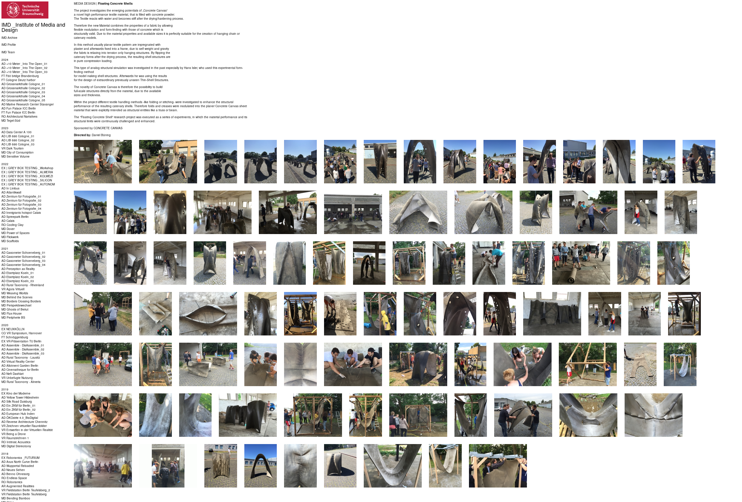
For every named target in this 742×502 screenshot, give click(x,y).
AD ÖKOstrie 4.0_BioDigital (19, 418)
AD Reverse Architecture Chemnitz (24, 422)
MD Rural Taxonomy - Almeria (21, 382)
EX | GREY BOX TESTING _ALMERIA (27, 172)
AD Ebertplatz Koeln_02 (17, 277)
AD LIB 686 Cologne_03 (17, 144)
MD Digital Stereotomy (16, 446)
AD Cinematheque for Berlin (20, 370)
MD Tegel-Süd (10, 120)
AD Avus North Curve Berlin (19, 462)
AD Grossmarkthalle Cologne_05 (23, 100)
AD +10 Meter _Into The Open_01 (24, 64)
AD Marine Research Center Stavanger (27, 104)
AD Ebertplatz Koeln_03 (17, 281)
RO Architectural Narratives (19, 116)
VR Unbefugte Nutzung (17, 378)
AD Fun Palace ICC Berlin (18, 108)
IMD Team (8, 52)
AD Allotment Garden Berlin (19, 366)
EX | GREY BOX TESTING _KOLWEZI (27, 176)
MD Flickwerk (10, 237)
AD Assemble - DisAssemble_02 (22, 349)
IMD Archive (9, 38)
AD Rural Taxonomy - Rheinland (22, 285)
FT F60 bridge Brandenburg (20, 76)
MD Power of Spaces (15, 233)
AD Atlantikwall (11, 192)
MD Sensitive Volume (15, 156)
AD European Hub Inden (18, 414)
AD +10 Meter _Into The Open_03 (24, 72)
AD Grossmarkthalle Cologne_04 (23, 96)
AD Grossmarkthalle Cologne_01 (23, 84)
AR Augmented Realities (17, 486)
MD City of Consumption (17, 152)
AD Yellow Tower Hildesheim (20, 397)
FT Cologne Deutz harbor (18, 80)
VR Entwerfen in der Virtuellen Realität (27, 430)
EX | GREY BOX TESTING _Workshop (27, 168)
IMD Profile (8, 45)
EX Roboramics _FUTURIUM (20, 458)
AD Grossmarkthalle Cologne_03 (23, 92)
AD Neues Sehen (13, 470)
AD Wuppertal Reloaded (17, 466)
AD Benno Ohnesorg (15, 474)
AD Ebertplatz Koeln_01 (17, 273)
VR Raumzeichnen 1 (15, 438)
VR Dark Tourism (12, 148)
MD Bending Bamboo (15, 498)
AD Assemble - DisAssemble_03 (22, 353)
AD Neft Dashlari (12, 374)
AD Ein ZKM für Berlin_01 (18, 406)
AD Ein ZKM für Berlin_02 (18, 410)
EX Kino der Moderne (15, 393)
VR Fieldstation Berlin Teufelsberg (24, 494)
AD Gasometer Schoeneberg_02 (23, 257)
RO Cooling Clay (12, 225)
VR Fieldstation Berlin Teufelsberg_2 (25, 490)
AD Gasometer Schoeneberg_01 (23, 253)
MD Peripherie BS (13, 317)
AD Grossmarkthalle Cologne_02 (23, 88)
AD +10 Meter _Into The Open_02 (24, 68)
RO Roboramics (11, 482)
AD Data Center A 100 (16, 132)
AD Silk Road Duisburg (16, 401)
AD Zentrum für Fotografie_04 (21, 209)
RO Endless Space (14, 478)
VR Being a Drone (13, 434)
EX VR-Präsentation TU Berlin (21, 341)
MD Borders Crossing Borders (21, 301)
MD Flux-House (11, 313)
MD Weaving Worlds (14, 293)
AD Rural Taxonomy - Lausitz (20, 357)
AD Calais (7, 221)
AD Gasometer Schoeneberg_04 (23, 265)
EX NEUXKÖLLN (12, 329)
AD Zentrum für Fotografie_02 (21, 200)
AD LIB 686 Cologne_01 (17, 136)
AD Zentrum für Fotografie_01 (21, 196)
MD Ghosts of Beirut (14, 309)
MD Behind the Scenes (16, 297)
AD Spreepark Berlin (15, 217)
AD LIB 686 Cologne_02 (17, 140)
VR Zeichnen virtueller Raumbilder (24, 426)
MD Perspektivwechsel (16, 305)
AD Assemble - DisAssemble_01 (22, 345)
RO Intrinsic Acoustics (15, 442)
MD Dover (7, 229)
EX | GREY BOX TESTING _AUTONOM (28, 184)
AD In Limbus (10, 188)
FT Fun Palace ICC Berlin (18, 112)
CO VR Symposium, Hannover (21, 333)
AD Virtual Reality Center (17, 361)
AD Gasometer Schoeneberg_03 (23, 261)
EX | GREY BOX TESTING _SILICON (26, 180)
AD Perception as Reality (18, 269)
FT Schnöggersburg (14, 337)
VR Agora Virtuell (12, 289)
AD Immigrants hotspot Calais (21, 213)
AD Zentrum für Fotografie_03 (21, 204)
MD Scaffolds (10, 241)
